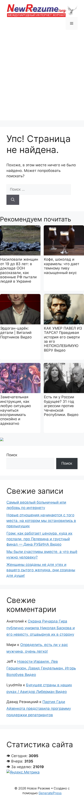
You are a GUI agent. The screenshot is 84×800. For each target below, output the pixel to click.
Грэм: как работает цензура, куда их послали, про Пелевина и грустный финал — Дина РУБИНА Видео (39, 538)
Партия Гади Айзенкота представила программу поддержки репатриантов (38, 708)
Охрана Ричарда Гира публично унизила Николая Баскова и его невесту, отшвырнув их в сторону (40, 628)
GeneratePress (50, 793)
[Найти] (12, 200)
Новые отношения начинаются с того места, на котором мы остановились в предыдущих (41, 520)
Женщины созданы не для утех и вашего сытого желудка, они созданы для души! (40, 570)
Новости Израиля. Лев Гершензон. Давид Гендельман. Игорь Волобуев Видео (41, 668)
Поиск (11, 455)
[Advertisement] (42, 78)
